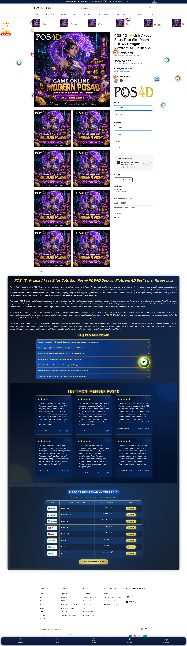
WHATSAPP (130, 642)
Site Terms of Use (89, 615)
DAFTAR (93, 642)
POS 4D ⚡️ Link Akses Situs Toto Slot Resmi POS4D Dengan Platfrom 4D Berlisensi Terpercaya (93, 1)
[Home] (38, 7)
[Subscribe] (70, 634)
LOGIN (57, 642)
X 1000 (118, 134)
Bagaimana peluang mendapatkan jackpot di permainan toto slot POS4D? (63, 370)
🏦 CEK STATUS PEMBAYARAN (93, 562)
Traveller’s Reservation (69, 615)
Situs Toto (43, 612)
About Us (107, 594)
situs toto (133, 306)
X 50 (118, 148)
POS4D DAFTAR (103, 14)
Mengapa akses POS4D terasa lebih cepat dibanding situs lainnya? (60, 359)
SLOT (74, 14)
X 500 (118, 141)
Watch (42, 604)
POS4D (36, 14)
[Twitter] (118, 217)
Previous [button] (35, 2)
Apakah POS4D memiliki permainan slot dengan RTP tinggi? (58, 365)
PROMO (20, 642)
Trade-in (64, 612)
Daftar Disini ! (123, 1)
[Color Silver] (125, 80)
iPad (41, 597)
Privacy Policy (88, 612)
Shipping (126, 63)
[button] (36, 14)
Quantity (117, 175)
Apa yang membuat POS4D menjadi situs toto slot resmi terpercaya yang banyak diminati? (68, 342)
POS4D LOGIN (120, 14)
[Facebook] (115, 217)
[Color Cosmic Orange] (116, 81)
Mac (41, 594)
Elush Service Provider (69, 604)
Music (42, 608)
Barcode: (129, 55)
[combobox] (100, 8)
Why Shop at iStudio (111, 601)
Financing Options (67, 608)
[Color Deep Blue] (121, 80)
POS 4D (63, 14)
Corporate (64, 597)
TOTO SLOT (87, 14)
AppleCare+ (65, 594)
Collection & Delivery (90, 597)
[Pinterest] (122, 217)
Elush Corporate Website (112, 604)
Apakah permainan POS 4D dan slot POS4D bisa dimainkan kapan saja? (62, 376)
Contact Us (87, 604)
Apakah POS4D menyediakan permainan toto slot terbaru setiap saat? (61, 353)
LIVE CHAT (166, 642)
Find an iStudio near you (112, 597)
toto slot (41, 295)
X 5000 (119, 128)
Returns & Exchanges (90, 601)
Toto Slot (43, 619)
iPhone (42, 601)
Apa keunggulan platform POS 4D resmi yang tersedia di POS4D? (60, 347)
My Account (87, 594)
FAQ (84, 608)
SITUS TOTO (50, 14)
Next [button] (152, 2)
